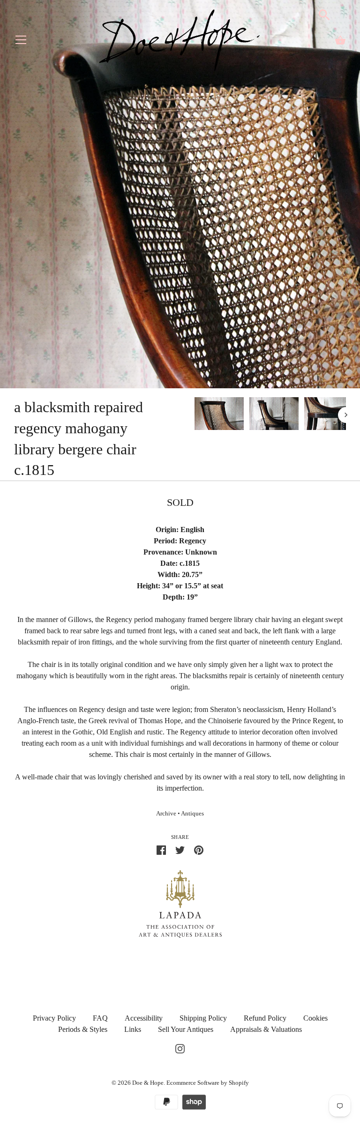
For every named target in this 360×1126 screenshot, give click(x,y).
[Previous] (194, 415)
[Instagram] (180, 1048)
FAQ (100, 1018)
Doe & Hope (148, 1082)
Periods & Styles (82, 1029)
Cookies (315, 1018)
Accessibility (144, 1018)
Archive (166, 813)
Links (132, 1029)
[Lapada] (180, 903)
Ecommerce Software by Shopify (207, 1082)
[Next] (346, 415)
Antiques (192, 813)
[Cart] (340, 40)
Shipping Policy (203, 1018)
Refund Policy (265, 1018)
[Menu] (21, 42)
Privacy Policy (54, 1018)
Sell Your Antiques (185, 1029)
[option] (219, 415)
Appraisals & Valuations (266, 1029)
